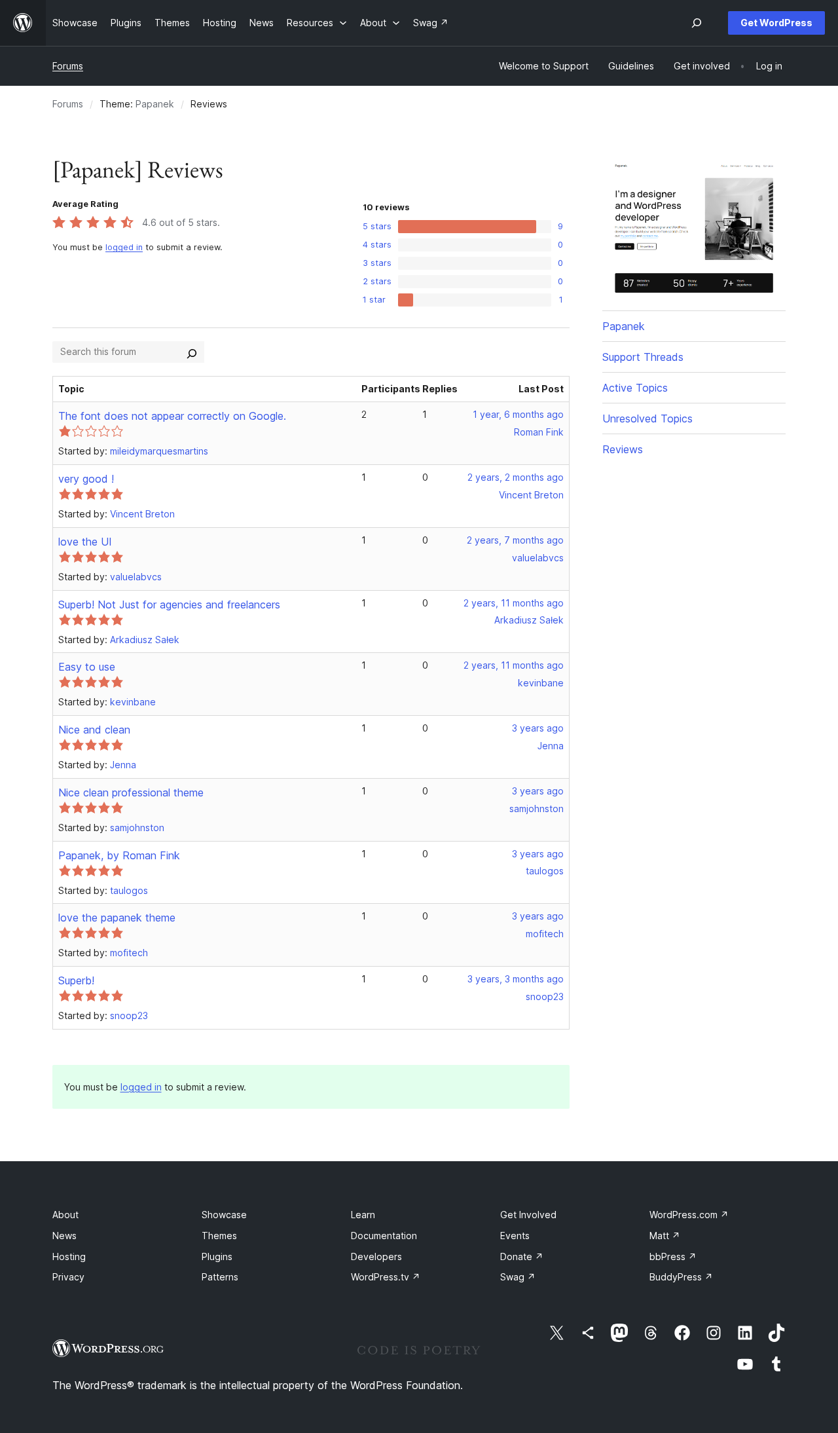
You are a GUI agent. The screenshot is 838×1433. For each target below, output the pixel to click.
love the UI (85, 541)
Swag (518, 1276)
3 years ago (538, 728)
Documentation (384, 1235)
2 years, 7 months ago (515, 540)
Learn (363, 1214)
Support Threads (642, 356)
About (65, 1214)
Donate (521, 1256)
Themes (219, 1235)
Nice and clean (94, 729)
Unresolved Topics (647, 418)
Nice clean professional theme (131, 792)
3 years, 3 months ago (515, 978)
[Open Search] (696, 23)
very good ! (86, 478)
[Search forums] (191, 351)
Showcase (224, 1214)
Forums (67, 65)
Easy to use (86, 666)
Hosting (69, 1256)
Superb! (76, 980)
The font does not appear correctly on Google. (172, 415)
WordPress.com (689, 1214)
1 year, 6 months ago (518, 414)
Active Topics (635, 387)
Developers (376, 1256)
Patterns (220, 1276)
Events (515, 1235)
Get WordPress (776, 22)
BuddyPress (681, 1276)
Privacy (68, 1276)
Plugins (217, 1256)
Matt (664, 1235)
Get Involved (528, 1214)
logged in (124, 247)
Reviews (622, 449)
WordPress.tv (385, 1276)
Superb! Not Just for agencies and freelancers (169, 604)
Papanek (155, 103)
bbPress (673, 1256)
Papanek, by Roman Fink (119, 855)
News (64, 1235)
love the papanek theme (116, 917)
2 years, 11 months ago (514, 602)
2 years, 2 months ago (515, 477)
